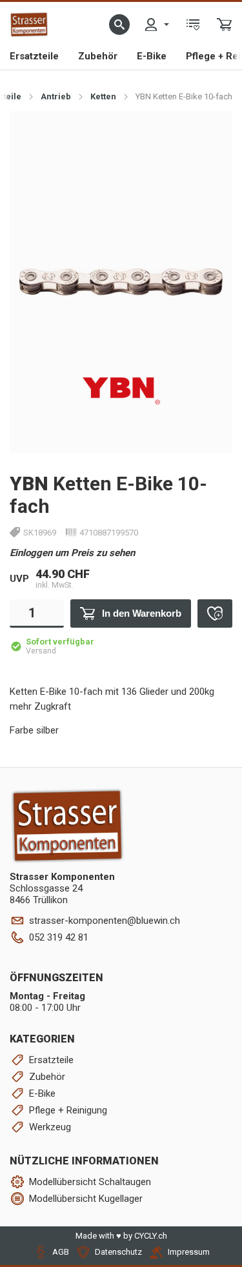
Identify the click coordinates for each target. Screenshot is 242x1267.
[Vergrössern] (208, 134)
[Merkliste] (193, 24)
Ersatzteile (34, 56)
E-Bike (151, 56)
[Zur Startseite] (29, 24)
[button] (119, 24)
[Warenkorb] (224, 24)
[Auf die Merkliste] (214, 613)
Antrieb (56, 96)
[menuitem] (156, 24)
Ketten (103, 96)
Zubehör (97, 56)
